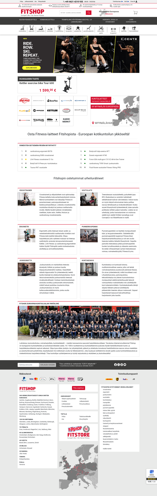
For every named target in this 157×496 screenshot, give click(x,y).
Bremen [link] (37, 402)
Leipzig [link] (31, 409)
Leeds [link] (28, 422)
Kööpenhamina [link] (24, 459)
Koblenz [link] (22, 409)
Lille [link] (20, 454)
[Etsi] (88, 12)
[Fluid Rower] (25, 110)
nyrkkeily (106, 416)
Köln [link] (26, 409)
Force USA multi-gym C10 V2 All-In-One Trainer (106, 159)
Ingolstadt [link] (36, 407)
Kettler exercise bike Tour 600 (36, 83)
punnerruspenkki (90, 227)
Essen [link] (36, 405)
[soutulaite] (89, 199)
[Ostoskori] (136, 13)
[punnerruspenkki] (89, 235)
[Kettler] (52, 110)
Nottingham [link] (44, 424)
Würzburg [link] (22, 416)
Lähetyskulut (66, 404)
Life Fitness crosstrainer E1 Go (41, 159)
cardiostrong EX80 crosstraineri (42, 155)
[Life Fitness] (66, 110)
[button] (24, 54)
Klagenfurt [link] (33, 429)
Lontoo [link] (28, 424)
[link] (115, 111)
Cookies (64, 401)
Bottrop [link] (21, 402)
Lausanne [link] (30, 443)
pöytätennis (107, 405)
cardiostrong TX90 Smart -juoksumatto (104, 163)
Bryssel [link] (29, 448)
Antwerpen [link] (23, 448)
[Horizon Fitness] (38, 110)
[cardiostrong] (66, 101)
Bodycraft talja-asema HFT (99, 151)
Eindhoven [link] (47, 435)
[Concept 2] (80, 101)
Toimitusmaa (117, 1)
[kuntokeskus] (89, 269)
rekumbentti (107, 418)
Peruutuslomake (67, 406)
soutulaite (87, 190)
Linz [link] (39, 429)
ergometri (24, 227)
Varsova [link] (22, 464)
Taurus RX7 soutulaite (38, 168)
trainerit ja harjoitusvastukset (112, 423)
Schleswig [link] (31, 414)
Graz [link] (21, 429)
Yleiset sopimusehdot (69, 399)
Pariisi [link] (25, 454)
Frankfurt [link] (41, 405)
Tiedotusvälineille (85, 416)
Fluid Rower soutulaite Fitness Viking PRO (105, 168)
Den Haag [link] (39, 435)
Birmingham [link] (35, 422)
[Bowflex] (52, 101)
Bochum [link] (46, 400)
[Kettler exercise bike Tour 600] (68, 84)
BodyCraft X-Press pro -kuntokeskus (43, 163)
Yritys (21, 1)
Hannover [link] (29, 407)
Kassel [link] (49, 407)
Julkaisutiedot (29, 1)
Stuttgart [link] (39, 414)
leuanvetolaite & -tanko (110, 439)
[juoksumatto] (26, 269)
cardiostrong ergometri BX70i (41, 151)
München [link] (51, 409)
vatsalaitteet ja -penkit (110, 434)
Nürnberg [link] (28, 412)
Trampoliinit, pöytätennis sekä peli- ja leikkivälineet (77, 21)
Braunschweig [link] (30, 402)
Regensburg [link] (36, 412)
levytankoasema (108, 429)
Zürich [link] (37, 443)
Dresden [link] (51, 402)
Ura (35, 1)
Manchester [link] (35, 424)
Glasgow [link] (22, 424)
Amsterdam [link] (23, 435)
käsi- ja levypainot (109, 413)
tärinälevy (106, 444)
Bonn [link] (51, 400)
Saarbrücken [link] (23, 414)
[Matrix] (80, 110)
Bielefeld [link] (40, 400)
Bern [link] (25, 443)
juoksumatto (25, 260)
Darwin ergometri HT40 (98, 155)
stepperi (105, 426)
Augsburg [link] (28, 400)
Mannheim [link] (44, 409)
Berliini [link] (34, 400)
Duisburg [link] (30, 405)
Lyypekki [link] (37, 409)
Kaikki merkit (107, 449)
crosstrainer (25, 190)
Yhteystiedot (41, 1)
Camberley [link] (43, 422)
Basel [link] (21, 443)
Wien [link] (49, 429)
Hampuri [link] (22, 407)
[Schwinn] (25, 120)
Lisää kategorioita (131, 21)
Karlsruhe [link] (43, 407)
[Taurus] (38, 120)
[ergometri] (26, 235)
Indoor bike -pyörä (109, 410)
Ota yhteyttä (83, 419)
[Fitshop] (33, 13)
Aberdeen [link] (22, 422)
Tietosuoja (82, 399)
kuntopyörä (107, 421)
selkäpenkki (107, 436)
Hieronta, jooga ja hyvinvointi (110, 21)
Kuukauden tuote (29, 79)
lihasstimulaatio (108, 442)
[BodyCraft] (38, 101)
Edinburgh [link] (50, 422)
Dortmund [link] (44, 402)
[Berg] (25, 101)
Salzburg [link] (44, 429)
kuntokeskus (88, 260)
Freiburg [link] (48, 405)
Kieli (125, 1)
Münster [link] (22, 412)
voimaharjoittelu (47, 20)
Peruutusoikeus (84, 404)
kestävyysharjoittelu (28, 20)
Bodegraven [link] (32, 435)
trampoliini (106, 402)
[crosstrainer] (26, 199)
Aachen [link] (21, 400)
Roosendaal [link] (23, 437)
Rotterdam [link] (31, 437)
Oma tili (132, 1)
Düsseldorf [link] (22, 405)
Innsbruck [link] (26, 429)
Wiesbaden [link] (46, 414)
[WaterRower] (52, 120)
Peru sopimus (78, 388)
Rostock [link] (43, 412)
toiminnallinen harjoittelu (111, 431)
